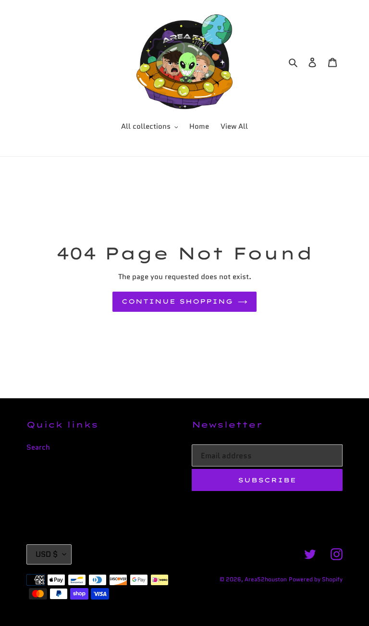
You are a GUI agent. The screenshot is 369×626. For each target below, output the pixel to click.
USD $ (47, 554)
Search (38, 447)
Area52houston (266, 579)
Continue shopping (178, 301)
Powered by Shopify (316, 579)
